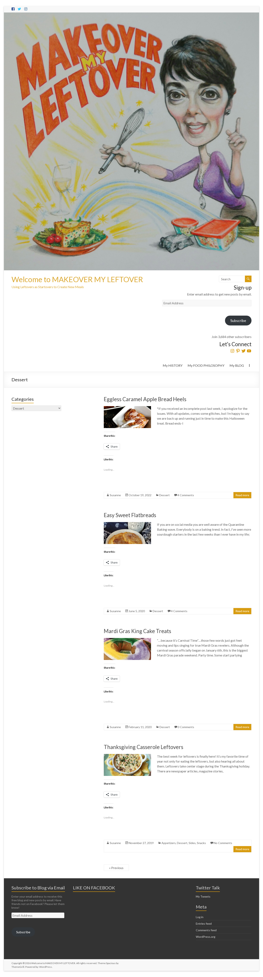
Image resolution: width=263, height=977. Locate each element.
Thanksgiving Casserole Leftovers (143, 747)
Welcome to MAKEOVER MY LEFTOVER (77, 279)
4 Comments (186, 495)
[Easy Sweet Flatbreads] (127, 524)
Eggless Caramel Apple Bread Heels (145, 399)
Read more (242, 495)
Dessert (164, 495)
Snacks (201, 843)
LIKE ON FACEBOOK (94, 887)
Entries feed (204, 923)
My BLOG (237, 365)
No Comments (223, 843)
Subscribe (238, 320)
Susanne (115, 495)
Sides (192, 843)
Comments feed (206, 930)
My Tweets (203, 896)
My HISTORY (172, 365)
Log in (199, 917)
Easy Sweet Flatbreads (130, 515)
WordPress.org (205, 936)
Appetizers (168, 843)
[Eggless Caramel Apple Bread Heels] (127, 408)
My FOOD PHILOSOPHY (206, 365)
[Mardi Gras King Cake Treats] (127, 640)
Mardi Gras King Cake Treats (137, 631)
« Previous (116, 868)
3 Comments (186, 727)
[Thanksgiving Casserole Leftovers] (127, 756)
